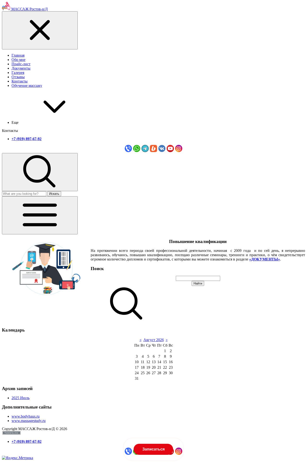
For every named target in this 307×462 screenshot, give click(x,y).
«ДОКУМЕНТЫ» (264, 259)
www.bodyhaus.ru (26, 416)
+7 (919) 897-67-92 (26, 139)
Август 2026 (153, 340)
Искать (54, 193)
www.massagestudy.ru (29, 421)
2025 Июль (21, 398)
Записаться (153, 449)
